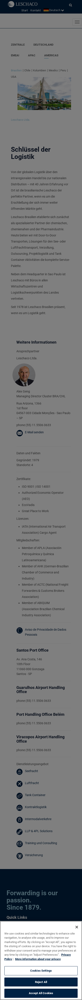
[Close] (77, 927)
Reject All (41, 982)
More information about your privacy (38, 959)
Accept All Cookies (41, 993)
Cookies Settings (41, 970)
